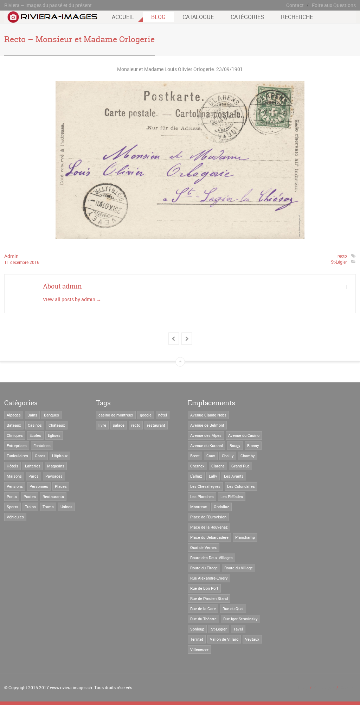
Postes (30, 496)
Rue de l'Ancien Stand (209, 598)
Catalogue (198, 17)
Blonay (253, 445)
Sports (12, 506)
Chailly (228, 455)
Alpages (14, 415)
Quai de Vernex (203, 547)
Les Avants (234, 476)
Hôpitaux (60, 455)
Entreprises (17, 445)
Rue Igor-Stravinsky (240, 618)
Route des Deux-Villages (211, 557)
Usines (66, 506)
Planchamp (245, 537)
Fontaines (42, 445)
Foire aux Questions (334, 5)
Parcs (33, 476)
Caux (210, 455)
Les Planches (202, 496)
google (146, 415)
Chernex (197, 465)
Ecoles (35, 435)
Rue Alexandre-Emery (209, 578)
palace (118, 425)
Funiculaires (17, 455)
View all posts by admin (72, 299)
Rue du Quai (233, 608)
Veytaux (252, 639)
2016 (34, 262)
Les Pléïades (231, 496)
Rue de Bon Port (204, 588)
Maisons (14, 476)
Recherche (297, 17)
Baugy (235, 445)
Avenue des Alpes (205, 435)
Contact (295, 5)
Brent (195, 455)
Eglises (54, 435)
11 (7, 262)
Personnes (39, 486)
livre (102, 425)
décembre (20, 262)
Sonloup (197, 629)
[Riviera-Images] (51, 19)
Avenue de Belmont (207, 425)
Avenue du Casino (243, 435)
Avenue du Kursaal (206, 445)
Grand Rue (240, 465)
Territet (196, 639)
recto (342, 256)
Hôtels (12, 465)
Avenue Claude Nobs (208, 415)
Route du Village (238, 567)
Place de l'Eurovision (208, 516)
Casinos (35, 425)
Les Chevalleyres (205, 486)
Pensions (15, 486)
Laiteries (32, 465)
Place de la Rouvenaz (209, 527)
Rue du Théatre (203, 618)
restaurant (156, 425)
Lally (213, 476)
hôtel (162, 415)
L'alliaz (196, 476)
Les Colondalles (241, 486)
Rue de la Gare (203, 608)
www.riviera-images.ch (71, 687)
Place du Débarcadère (209, 537)
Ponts (12, 496)
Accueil (123, 17)
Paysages (54, 476)
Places (61, 486)
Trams (48, 506)
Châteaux (57, 425)
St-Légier (339, 262)
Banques (51, 415)
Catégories (247, 17)
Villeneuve (199, 649)
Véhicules (15, 516)
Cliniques (15, 435)
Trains (30, 506)
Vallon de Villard (224, 639)
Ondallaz (221, 506)
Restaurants (53, 496)
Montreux (198, 506)
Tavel (238, 629)
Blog (158, 17)
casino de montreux (115, 415)
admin (11, 256)
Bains (32, 415)
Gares (40, 455)
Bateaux (14, 425)
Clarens (218, 465)
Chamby (247, 455)
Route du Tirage (204, 567)
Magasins (55, 465)
